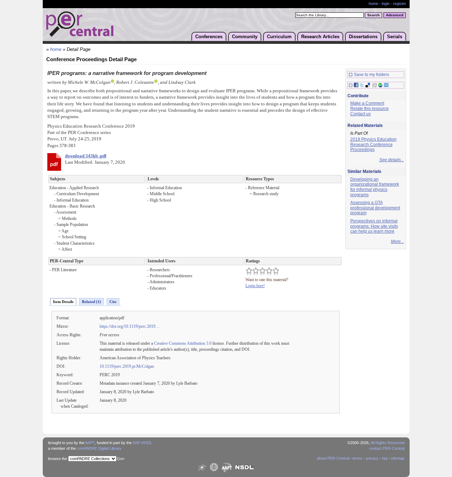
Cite (113, 301)
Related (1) (91, 301)
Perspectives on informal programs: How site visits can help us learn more (374, 226)
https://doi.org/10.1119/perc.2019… (130, 326)
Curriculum (279, 36)
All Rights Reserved (387, 443)
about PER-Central (333, 458)
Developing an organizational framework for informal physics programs (374, 187)
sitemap (397, 458)
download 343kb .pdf (85, 155)
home (373, 3)
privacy (372, 458)
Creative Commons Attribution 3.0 (183, 343)
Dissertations (363, 36)
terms (357, 458)
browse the (57, 458)
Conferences (208, 36)
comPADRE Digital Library (99, 448)
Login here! (255, 285)
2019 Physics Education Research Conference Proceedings (373, 144)
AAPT (90, 443)
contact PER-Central (386, 448)
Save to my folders (371, 74)
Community (244, 36)
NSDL (147, 443)
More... (397, 241)
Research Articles (320, 36)
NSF (137, 443)
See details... (391, 159)
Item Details (63, 301)
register (399, 3)
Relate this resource (369, 108)
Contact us (360, 113)
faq (384, 458)
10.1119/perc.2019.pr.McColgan (127, 366)
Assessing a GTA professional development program (375, 207)
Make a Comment (367, 103)
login (385, 3)
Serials (394, 36)
